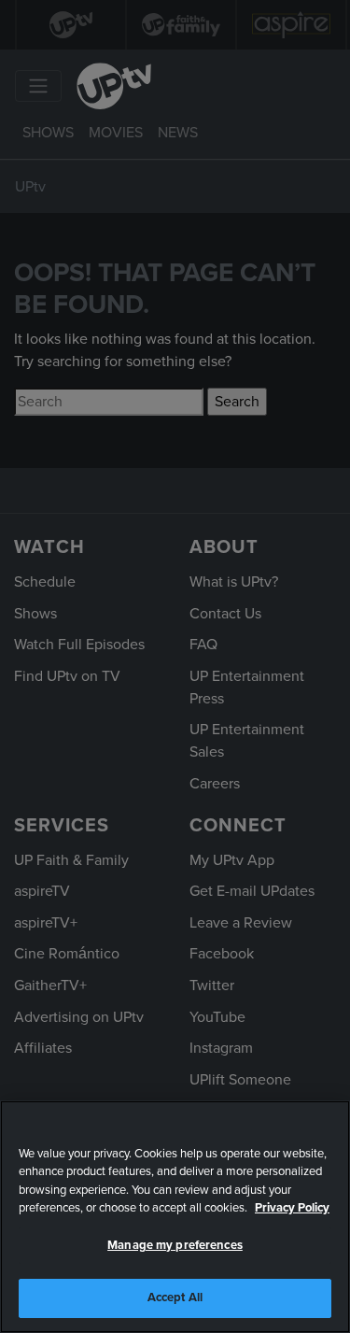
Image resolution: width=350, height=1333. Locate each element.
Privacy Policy (292, 1207)
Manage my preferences (175, 1245)
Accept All (175, 1297)
